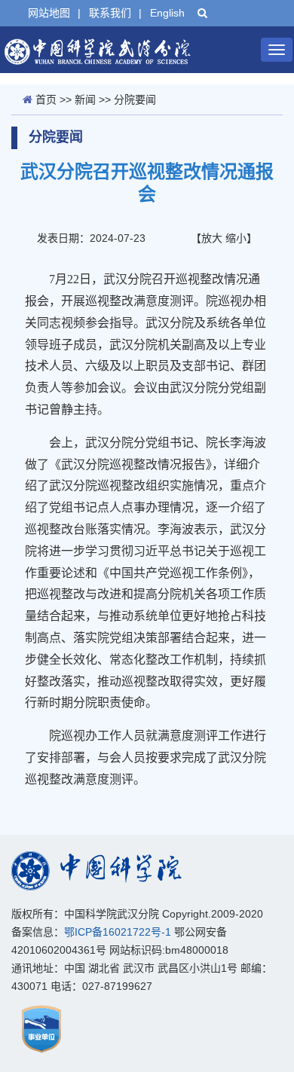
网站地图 (49, 13)
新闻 (85, 99)
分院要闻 (135, 99)
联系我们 (110, 13)
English (167, 13)
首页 (46, 99)
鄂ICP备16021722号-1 (117, 932)
